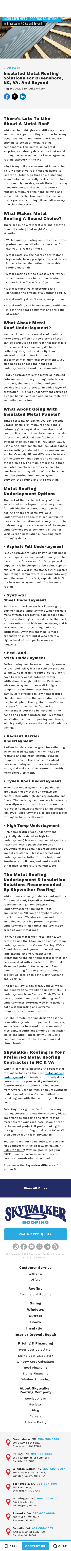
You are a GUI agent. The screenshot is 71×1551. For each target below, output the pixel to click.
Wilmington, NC (24, 1498)
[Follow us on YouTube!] (31, 1246)
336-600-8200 (48, 1439)
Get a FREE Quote (35, 1234)
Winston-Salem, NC (27, 1468)
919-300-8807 (42, 1454)
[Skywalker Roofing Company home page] (35, 1214)
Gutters (35, 1316)
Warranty (35, 1273)
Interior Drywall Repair (35, 1334)
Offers (35, 1279)
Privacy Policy (35, 1422)
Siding (35, 1303)
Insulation (35, 1328)
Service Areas (35, 1398)
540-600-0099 (44, 1513)
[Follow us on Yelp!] (55, 1246)
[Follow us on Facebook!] (23, 1246)
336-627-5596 (47, 1483)
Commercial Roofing (35, 1294)
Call (14, 1546)
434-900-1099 (42, 1528)
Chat (62, 1546)
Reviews (35, 1404)
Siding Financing (35, 1373)
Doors (35, 1322)
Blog (35, 1410)
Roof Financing (35, 1367)
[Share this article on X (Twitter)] (15, 97)
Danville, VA (21, 1528)
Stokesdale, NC (24, 1483)
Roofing (35, 1288)
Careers (35, 1416)
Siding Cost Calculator (35, 1355)
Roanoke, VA (22, 1513)
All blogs (13, 67)
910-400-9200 (48, 1498)
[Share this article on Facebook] (7, 97)
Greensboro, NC (24, 1439)
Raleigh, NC (21, 1454)
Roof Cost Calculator (35, 1349)
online (42, 1141)
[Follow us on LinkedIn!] (47, 1246)
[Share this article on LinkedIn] (22, 97)
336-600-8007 (54, 1468)
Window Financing (35, 1379)
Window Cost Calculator (35, 1361)
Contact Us (35, 1546)
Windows (35, 1309)
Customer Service (35, 1267)
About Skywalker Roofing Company (35, 1390)
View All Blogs (35, 1188)
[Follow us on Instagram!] (15, 1246)
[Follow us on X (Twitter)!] (39, 1246)
